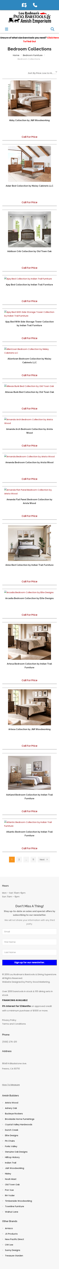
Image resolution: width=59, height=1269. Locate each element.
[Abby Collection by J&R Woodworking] (29, 98)
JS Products (11, 1233)
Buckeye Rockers (14, 1113)
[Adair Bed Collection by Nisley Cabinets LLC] (29, 164)
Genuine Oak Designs (16, 1151)
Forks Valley (11, 1146)
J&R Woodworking (14, 1168)
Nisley (8, 1173)
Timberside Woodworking (18, 1200)
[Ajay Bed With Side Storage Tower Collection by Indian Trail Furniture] (29, 314)
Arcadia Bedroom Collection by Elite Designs (29, 598)
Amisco (9, 1228)
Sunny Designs (12, 1250)
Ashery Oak (11, 1108)
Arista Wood (11, 1102)
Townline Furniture (14, 1206)
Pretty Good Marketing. (37, 981)
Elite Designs (11, 1135)
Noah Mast (10, 1179)
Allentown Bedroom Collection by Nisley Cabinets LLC (29, 360)
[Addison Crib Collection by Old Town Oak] (29, 229)
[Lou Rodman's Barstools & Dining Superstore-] (29, 17)
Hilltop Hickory (12, 1157)
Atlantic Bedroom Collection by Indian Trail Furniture (29, 834)
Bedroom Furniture (33, 55)
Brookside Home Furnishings (19, 1118)
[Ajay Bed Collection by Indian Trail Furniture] (29, 279)
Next (42, 859)
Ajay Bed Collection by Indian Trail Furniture (29, 284)
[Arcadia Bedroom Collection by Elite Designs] (29, 592)
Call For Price (29, 137)
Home (16, 55)
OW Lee (9, 1244)
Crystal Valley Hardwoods (18, 1124)
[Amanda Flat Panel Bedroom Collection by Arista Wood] (29, 491)
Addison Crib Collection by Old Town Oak (29, 251)
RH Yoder (10, 1195)
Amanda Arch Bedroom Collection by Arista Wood (29, 431)
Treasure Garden (14, 1255)
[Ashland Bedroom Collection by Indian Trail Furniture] (29, 773)
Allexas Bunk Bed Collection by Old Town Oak (29, 392)
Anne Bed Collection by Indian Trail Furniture (29, 565)
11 (33, 859)
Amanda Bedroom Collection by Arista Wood (29, 462)
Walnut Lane (11, 1211)
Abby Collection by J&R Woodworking (29, 120)
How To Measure (11, 1084)
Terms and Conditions (14, 1023)
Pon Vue (9, 1189)
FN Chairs (10, 1140)
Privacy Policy (9, 1020)
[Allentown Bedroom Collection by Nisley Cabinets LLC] (29, 351)
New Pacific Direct (14, 1239)
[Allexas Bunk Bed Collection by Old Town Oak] (29, 386)
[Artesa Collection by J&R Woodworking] (29, 707)
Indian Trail (10, 1162)
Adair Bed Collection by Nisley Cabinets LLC (29, 186)
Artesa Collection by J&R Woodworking (29, 729)
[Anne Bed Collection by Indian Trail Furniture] (29, 543)
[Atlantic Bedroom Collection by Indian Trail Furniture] (29, 824)
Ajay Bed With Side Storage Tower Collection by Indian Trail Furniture (29, 323)
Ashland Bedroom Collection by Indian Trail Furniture (29, 796)
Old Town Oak (12, 1184)
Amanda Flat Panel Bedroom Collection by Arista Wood (29, 501)
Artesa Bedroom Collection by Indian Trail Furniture (29, 666)
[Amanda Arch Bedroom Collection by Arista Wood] (29, 421)
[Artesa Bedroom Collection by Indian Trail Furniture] (29, 642)
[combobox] (42, 72)
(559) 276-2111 (9, 1041)
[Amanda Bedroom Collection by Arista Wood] (29, 456)
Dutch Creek (11, 1129)
